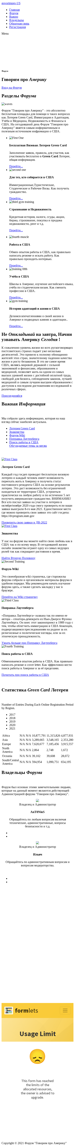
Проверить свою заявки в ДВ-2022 (24, 522)
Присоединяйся (12, 395)
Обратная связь (19, 23)
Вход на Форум (12, 87)
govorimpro (11, 3)
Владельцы (16, 20)
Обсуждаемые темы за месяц (28, 445)
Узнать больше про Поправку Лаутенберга (29, 642)
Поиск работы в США (23, 442)
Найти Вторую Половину (18, 558)
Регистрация (17, 27)
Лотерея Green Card (22, 428)
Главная (14, 9)
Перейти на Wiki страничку (20, 597)
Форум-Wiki (17, 435)
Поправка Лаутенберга (24, 438)
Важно (13, 16)
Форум (13, 13)
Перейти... (16, 166)
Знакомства (16, 432)
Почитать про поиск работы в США (25, 674)
